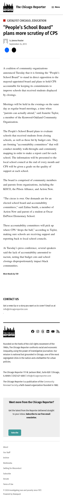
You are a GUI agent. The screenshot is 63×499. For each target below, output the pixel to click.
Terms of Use (8, 484)
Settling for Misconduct (12, 468)
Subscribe (14, 432)
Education (39, 20)
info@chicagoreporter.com (15, 309)
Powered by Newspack (12, 494)
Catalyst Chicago (19, 20)
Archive (6, 457)
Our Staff (6, 452)
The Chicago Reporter (31, 7)
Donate (6, 479)
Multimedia (7, 463)
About (5, 447)
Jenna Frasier (18, 40)
